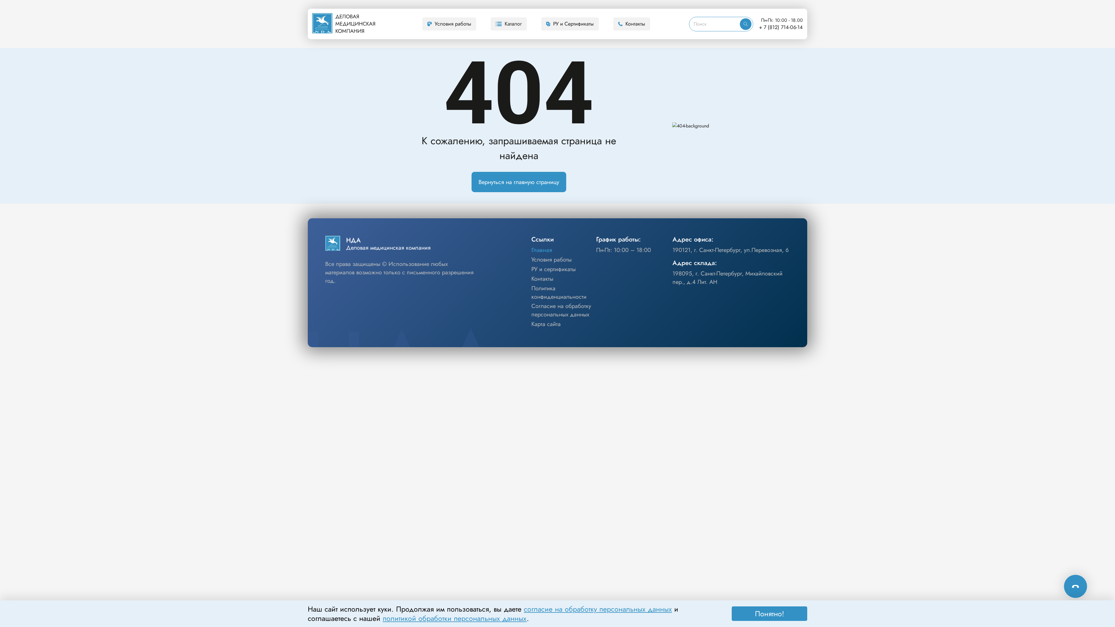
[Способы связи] (1075, 586)
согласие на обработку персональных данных (598, 609)
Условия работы (453, 24)
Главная (541, 250)
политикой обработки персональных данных (455, 618)
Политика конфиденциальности (559, 292)
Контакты (635, 24)
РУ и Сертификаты (573, 24)
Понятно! (769, 613)
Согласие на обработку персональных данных (561, 310)
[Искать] (745, 24)
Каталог (513, 24)
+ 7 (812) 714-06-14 (781, 27)
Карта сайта (546, 324)
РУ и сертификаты (553, 269)
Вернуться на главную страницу (519, 182)
